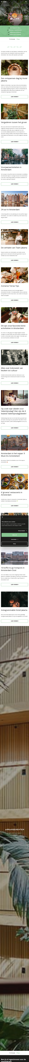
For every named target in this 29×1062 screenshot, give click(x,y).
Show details (21, 530)
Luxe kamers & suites (15, 27)
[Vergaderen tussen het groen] (14, 111)
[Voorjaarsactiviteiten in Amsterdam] (14, 156)
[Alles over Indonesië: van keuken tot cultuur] (14, 357)
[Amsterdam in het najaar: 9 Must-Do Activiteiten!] (14, 442)
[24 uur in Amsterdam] (14, 199)
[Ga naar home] (14, 7)
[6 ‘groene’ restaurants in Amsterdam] (14, 481)
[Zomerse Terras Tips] (14, 275)
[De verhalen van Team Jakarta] (14, 237)
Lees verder (14, 96)
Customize (13, 539)
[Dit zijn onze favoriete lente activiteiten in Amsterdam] (14, 315)
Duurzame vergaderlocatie (15, 30)
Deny (14, 543)
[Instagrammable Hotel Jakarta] (14, 599)
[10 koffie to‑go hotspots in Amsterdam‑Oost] (14, 557)
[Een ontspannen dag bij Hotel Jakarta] (14, 67)
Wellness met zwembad (15, 34)
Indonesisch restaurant (15, 32)
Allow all (14, 535)
